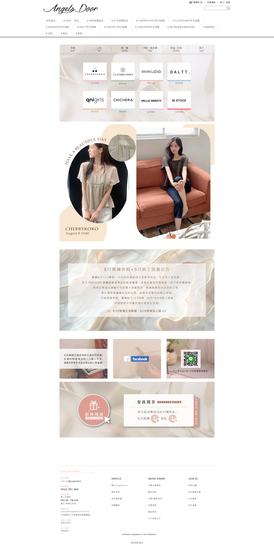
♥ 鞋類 (79, 33)
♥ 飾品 (64, 33)
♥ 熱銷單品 (209, 27)
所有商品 (50, 20)
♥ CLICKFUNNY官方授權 (186, 20)
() (197, 2)
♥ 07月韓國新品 (119, 20)
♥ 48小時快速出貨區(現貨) (181, 27)
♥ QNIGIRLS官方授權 (115, 27)
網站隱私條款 (137, 543)
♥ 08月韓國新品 (95, 20)
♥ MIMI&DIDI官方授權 (57, 27)
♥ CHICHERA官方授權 (147, 27)
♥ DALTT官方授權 (86, 27)
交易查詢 (211, 2)
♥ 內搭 (49, 33)
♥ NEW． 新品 (71, 20)
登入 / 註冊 (225, 2)
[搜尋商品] (228, 8)
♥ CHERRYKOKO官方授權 (150, 20)
